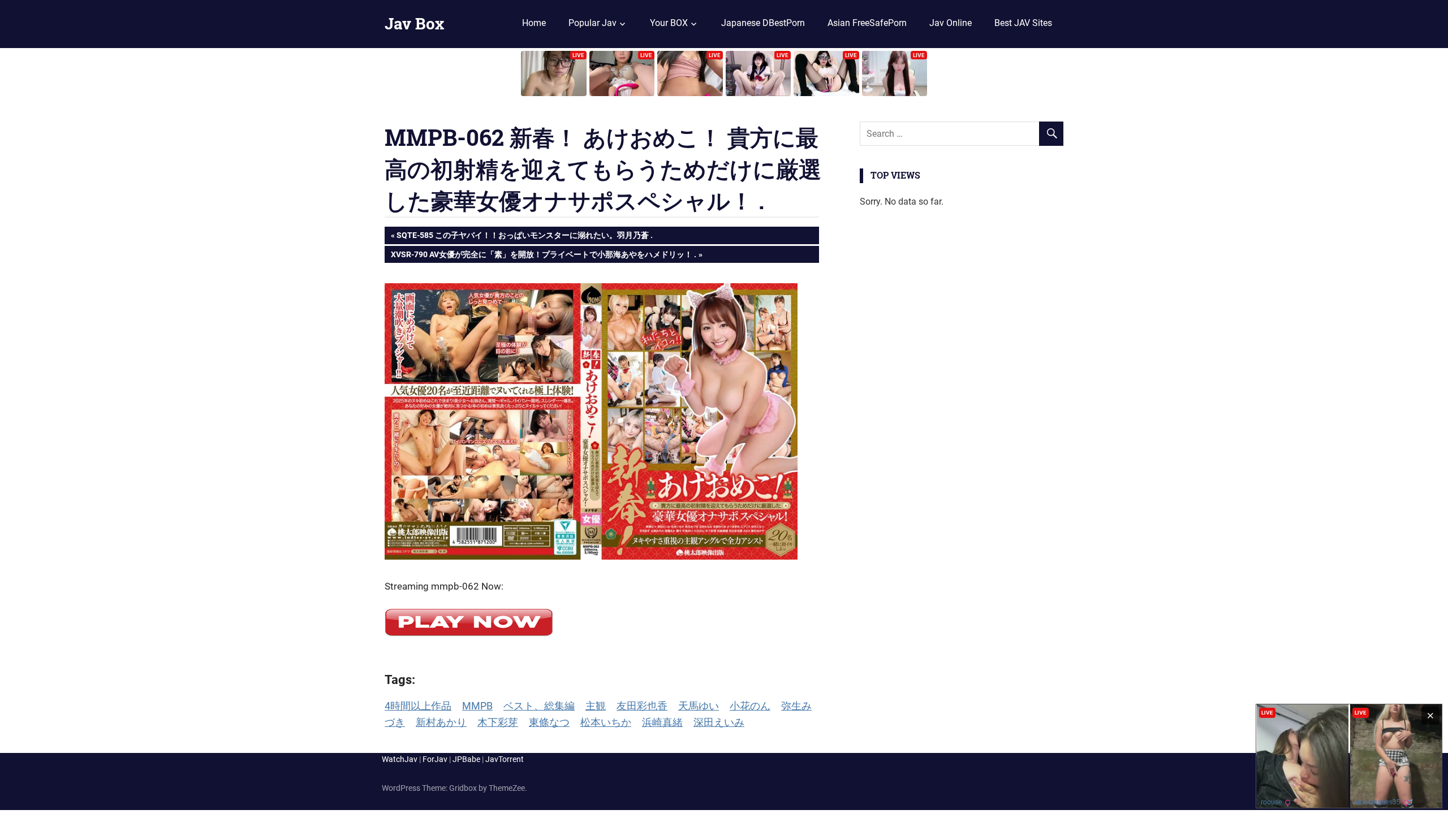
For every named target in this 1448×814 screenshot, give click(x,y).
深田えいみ (718, 722)
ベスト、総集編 (539, 706)
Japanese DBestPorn (763, 23)
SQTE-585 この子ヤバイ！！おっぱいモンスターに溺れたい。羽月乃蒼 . (524, 237)
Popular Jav (592, 23)
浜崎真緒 (662, 722)
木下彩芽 (497, 722)
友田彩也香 (642, 706)
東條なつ (549, 722)
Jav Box (414, 23)
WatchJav (399, 759)
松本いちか (605, 722)
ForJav (435, 759)
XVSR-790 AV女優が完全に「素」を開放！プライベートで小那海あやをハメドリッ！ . (543, 256)
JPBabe (466, 759)
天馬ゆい (698, 706)
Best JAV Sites (1023, 23)
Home (534, 23)
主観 (595, 706)
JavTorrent (504, 759)
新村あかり (441, 722)
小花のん (750, 706)
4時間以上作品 (418, 706)
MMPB (477, 706)
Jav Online (950, 23)
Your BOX (669, 23)
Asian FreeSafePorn (867, 23)
